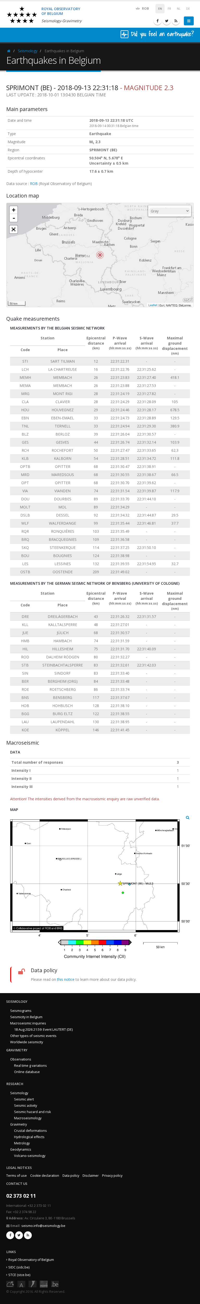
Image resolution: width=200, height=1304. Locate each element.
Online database (27, 1072)
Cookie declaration (44, 1175)
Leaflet (152, 305)
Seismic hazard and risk (32, 1112)
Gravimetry (18, 1124)
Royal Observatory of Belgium (31, 1259)
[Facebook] (157, 21)
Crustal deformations (30, 1130)
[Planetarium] (10, 1284)
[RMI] (32, 1284)
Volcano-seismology (29, 1156)
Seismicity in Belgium (26, 1017)
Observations (20, 1059)
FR (169, 8)
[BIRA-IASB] (21, 1284)
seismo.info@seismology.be (43, 1226)
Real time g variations (30, 1065)
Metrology (22, 1143)
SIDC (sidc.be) (18, 1267)
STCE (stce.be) (19, 1275)
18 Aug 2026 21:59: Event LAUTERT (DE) (43, 1029)
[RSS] (176, 21)
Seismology (28, 50)
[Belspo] (44, 1284)
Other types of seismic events (33, 1036)
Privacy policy (112, 1175)
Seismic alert (24, 1099)
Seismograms (21, 1011)
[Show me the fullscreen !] (13, 229)
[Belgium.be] (55, 1284)
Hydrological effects (29, 1137)
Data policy (71, 1175)
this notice (65, 979)
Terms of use (16, 1175)
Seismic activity (25, 1105)
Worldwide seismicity (26, 1042)
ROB (145, 8)
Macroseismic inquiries (28, 1023)
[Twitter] (167, 21)
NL (178, 8)
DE (188, 8)
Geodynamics (20, 1149)
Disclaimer (91, 1175)
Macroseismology (27, 1118)
